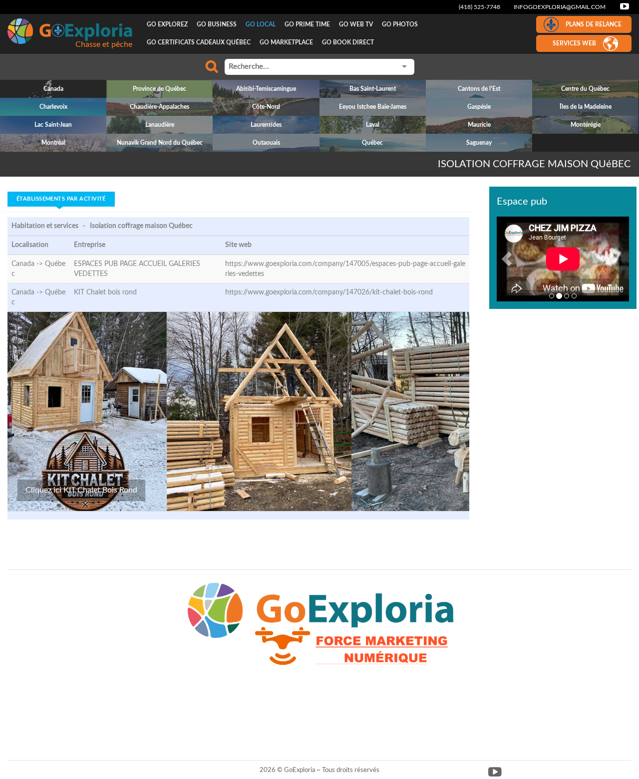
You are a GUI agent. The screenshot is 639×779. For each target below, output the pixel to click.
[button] (507, 259)
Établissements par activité (61, 199)
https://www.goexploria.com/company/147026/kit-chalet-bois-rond (329, 292)
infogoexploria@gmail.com (560, 7)
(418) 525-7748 (479, 7)
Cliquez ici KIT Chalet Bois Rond (81, 490)
